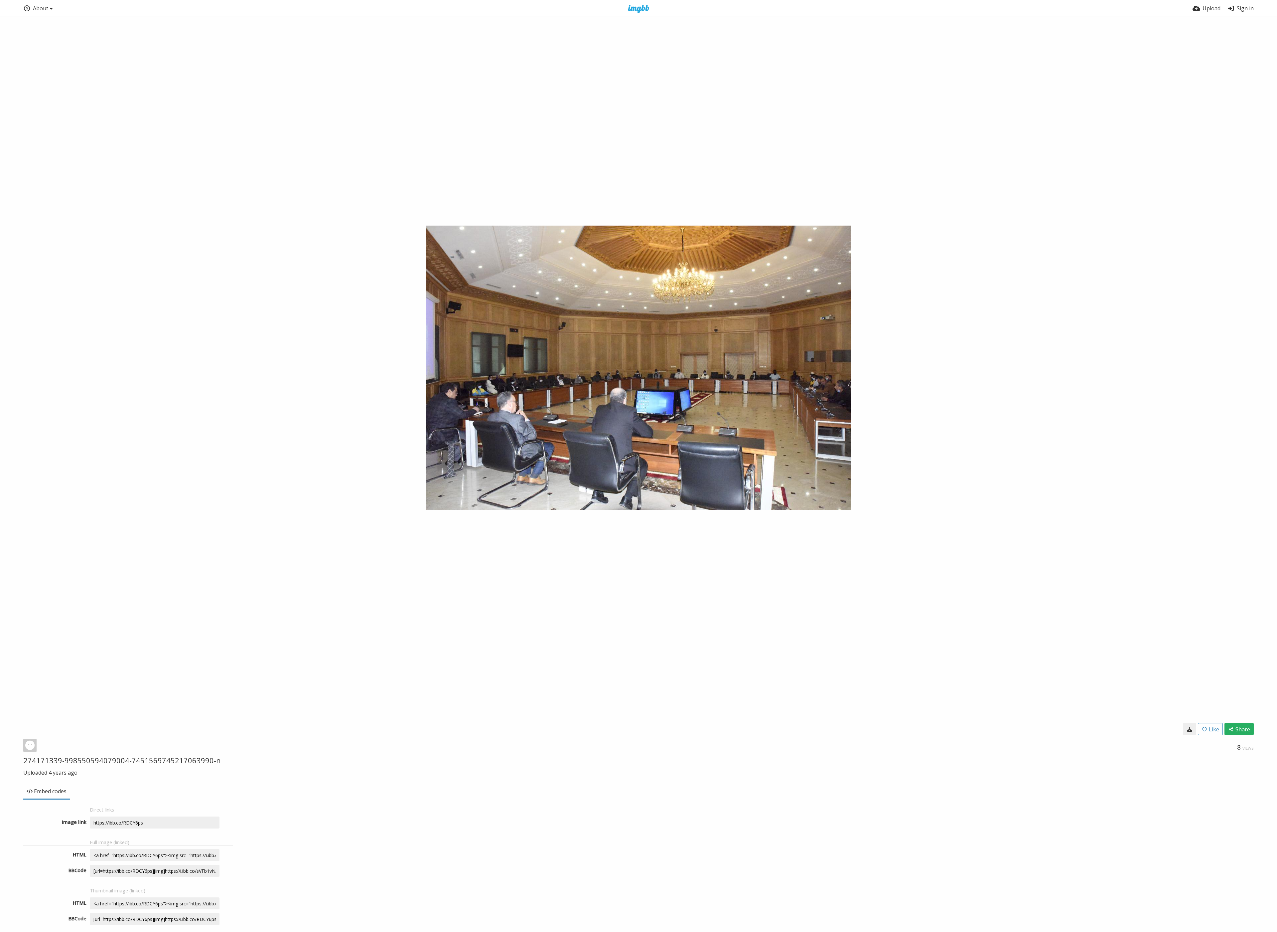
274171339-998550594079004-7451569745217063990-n (122, 760)
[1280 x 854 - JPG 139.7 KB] (1189, 729)
